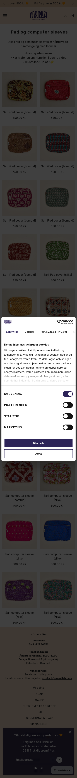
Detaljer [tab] (29, 331)
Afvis (38, 453)
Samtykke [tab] (12, 331)
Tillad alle (38, 443)
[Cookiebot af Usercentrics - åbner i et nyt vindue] (57, 322)
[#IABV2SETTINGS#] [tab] (54, 331)
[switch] (68, 405)
